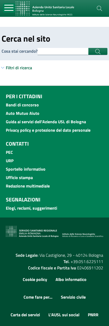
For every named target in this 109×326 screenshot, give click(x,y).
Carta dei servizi (25, 315)
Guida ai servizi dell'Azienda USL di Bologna (46, 121)
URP (9, 160)
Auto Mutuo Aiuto (22, 113)
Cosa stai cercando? (20, 51)
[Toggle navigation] (9, 8)
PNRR (93, 315)
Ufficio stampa (19, 177)
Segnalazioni (23, 199)
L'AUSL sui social (63, 315)
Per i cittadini (24, 96)
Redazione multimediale (28, 186)
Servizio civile (73, 297)
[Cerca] (99, 8)
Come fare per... (38, 297)
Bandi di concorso (22, 105)
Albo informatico (71, 279)
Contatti (17, 144)
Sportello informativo (26, 169)
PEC (9, 152)
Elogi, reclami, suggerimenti (31, 208)
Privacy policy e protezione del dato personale (48, 130)
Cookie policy (35, 279)
